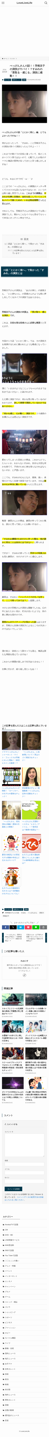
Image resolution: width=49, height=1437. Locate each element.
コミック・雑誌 (11, 1302)
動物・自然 (9, 1348)
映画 (7, 1384)
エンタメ (7, 80)
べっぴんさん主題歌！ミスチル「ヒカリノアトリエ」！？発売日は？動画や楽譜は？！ (31, 825)
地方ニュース (10, 1359)
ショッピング (10, 1312)
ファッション (10, 1328)
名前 (6, 1160)
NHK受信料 (9, 1245)
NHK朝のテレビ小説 (12, 913)
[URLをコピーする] (43, 927)
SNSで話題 (9, 1250)
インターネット (11, 1276)
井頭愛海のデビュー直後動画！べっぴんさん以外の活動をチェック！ (31, 792)
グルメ (7, 1292)
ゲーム (7, 1297)
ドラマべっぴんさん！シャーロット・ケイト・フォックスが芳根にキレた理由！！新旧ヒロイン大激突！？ (11, 757)
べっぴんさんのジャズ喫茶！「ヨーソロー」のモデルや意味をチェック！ (11, 792)
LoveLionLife (24, 3)
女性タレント (16, 80)
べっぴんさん (32, 913)
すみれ (23, 913)
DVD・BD (9, 1235)
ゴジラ (7, 1307)
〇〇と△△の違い (12, 1261)
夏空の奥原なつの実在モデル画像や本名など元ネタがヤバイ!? (11, 857)
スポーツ (8, 1317)
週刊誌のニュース (12, 1415)
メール (7, 1169)
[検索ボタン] (46, 3)
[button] (5, 927)
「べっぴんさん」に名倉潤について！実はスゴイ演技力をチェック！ (31, 756)
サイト (7, 1178)
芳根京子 (6, 916)
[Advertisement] (24, 31)
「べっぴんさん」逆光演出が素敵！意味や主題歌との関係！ (11, 824)
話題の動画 (9, 1410)
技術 (7, 1374)
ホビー (7, 1333)
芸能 (24, 80)
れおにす (24, 961)
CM (6, 1230)
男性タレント (10, 1400)
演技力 (41, 913)
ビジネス (8, 1322)
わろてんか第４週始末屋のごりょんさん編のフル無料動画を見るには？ (31, 859)
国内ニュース (10, 1353)
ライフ (7, 1343)
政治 (7, 1379)
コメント (9, 1132)
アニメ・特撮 (10, 1266)
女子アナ (8, 1364)
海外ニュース (10, 1395)
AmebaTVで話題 (11, 1225)
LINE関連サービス (12, 1240)
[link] (24, 975)
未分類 (7, 1390)
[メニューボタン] (3, 3)
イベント (8, 1271)
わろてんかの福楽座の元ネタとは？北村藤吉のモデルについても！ (11, 891)
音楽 (7, 1420)
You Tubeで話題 (11, 1255)
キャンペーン (10, 1286)
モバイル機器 (10, 1338)
